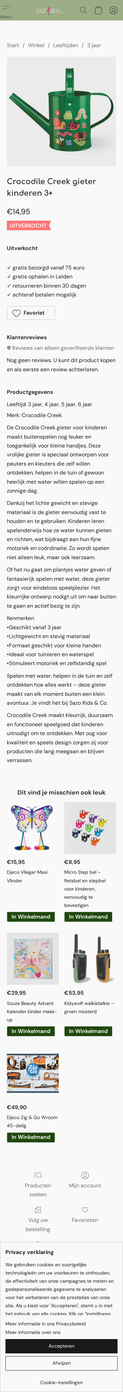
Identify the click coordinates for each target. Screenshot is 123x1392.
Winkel (36, 45)
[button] (50, 10)
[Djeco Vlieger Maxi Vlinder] (33, 828)
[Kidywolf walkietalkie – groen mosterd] (90, 959)
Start (13, 45)
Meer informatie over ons (32, 1332)
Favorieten (85, 1220)
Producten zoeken (38, 1190)
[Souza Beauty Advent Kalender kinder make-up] (33, 959)
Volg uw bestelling (38, 1224)
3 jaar (94, 45)
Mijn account (85, 1185)
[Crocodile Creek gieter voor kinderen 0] (61, 111)
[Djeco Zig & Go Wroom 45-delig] (33, 1073)
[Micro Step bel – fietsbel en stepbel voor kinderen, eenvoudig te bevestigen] (90, 828)
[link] (61, 1380)
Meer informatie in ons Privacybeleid (45, 1324)
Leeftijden (65, 45)
